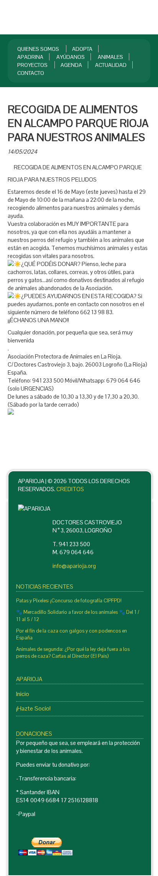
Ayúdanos (70, 57)
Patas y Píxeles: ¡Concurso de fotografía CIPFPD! (69, 600)
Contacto (30, 73)
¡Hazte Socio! (33, 708)
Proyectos (32, 65)
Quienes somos (38, 48)
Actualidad (111, 65)
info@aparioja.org (74, 565)
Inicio (22, 694)
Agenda (71, 65)
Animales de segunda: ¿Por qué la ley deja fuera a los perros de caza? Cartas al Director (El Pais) (73, 652)
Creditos (70, 489)
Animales (110, 57)
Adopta (82, 48)
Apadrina (30, 57)
